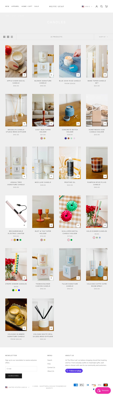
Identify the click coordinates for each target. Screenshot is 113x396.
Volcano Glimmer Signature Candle (16, 335)
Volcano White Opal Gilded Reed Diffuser (43, 335)
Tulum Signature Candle (70, 285)
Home (7, 16)
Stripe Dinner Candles (16, 284)
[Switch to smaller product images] (8, 37)
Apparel (15, 6)
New (7, 6)
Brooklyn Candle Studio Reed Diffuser (16, 131)
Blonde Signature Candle (43, 82)
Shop (14, 16)
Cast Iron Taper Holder (43, 131)
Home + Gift (27, 6)
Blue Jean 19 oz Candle (70, 81)
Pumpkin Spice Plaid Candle (96, 183)
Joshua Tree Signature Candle (16, 183)
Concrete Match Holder (70, 131)
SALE (37, 6)
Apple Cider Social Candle (16, 82)
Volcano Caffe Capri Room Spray (97, 285)
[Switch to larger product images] (4, 37)
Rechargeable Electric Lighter (16, 232)
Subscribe (13, 376)
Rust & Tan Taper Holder (43, 232)
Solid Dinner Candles (97, 231)
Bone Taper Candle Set (97, 82)
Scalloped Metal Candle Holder (70, 232)
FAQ (49, 364)
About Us (50, 371)
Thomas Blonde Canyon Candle (43, 285)
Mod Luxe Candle (43, 182)
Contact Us (51, 367)
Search (49, 360)
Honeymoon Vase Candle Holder (97, 131)
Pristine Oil (70, 182)
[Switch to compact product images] (12, 37)
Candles (21, 16)
